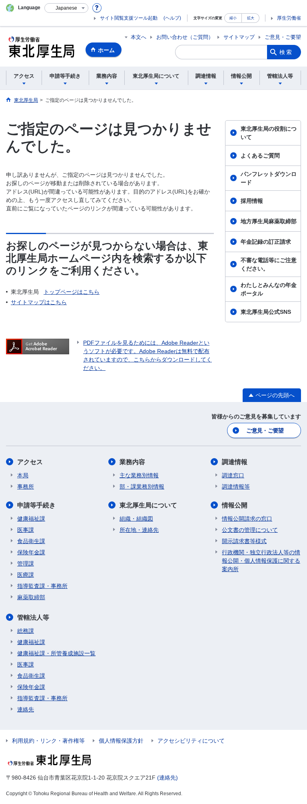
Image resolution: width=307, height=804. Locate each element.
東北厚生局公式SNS (266, 312)
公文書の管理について (250, 530)
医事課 (25, 530)
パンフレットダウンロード (269, 178)
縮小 (233, 18)
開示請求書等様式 (244, 541)
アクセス (30, 462)
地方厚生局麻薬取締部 (269, 221)
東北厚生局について (148, 505)
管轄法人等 (33, 617)
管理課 (25, 563)
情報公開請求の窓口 (247, 518)
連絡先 (25, 709)
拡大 (250, 18)
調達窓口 (233, 475)
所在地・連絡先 (139, 530)
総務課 (25, 631)
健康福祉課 (31, 518)
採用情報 (252, 201)
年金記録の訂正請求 (266, 241)
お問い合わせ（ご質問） (184, 37)
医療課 (25, 575)
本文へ (138, 37)
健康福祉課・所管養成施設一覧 (56, 653)
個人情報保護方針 (121, 740)
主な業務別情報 (139, 475)
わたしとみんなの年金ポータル (269, 289)
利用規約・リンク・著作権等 (48, 740)
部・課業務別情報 (142, 486)
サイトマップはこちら (39, 302)
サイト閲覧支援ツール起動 (128, 18)
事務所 (25, 486)
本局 (22, 475)
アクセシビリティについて (191, 740)
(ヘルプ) (172, 18)
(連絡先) (167, 777)
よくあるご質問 (260, 155)
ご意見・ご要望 (283, 37)
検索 (286, 52)
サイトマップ (239, 37)
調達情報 (234, 462)
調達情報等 (236, 486)
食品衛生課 (31, 541)
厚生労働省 (289, 18)
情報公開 (234, 505)
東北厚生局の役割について (269, 132)
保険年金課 (31, 552)
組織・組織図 (136, 518)
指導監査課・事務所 (42, 586)
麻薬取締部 (31, 597)
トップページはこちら (72, 292)
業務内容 (132, 462)
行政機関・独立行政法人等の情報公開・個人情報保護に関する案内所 (261, 560)
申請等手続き (36, 505)
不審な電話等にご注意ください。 (269, 264)
